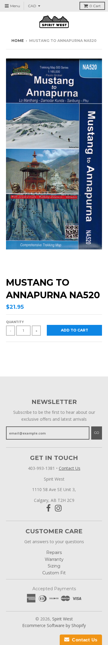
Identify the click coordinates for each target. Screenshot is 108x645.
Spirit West (62, 619)
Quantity (15, 322)
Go (96, 433)
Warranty (54, 559)
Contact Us (69, 468)
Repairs (54, 552)
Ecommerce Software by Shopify (54, 625)
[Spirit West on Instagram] (58, 508)
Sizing (54, 566)
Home (17, 40)
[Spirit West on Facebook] (48, 508)
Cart (95, 6)
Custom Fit (54, 573)
